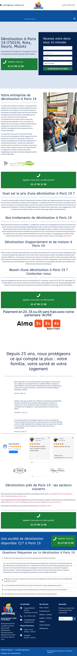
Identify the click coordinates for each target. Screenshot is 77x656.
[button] (74, 12)
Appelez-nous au (15, 62)
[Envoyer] (74, 619)
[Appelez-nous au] (4, 62)
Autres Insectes (44, 625)
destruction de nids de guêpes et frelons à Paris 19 (43, 502)
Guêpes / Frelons (45, 618)
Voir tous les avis (13, 451)
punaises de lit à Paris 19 (12, 502)
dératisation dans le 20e (17, 496)
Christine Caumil (40, 438)
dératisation (67, 236)
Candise (61, 438)
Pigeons (42, 621)
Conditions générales (22, 650)
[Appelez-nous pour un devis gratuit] (38, 175)
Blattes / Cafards (45, 614)
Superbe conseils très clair (62, 446)
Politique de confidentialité (10, 653)
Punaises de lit (44, 611)
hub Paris (48, 506)
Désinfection (43, 628)
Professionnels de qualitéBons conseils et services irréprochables (38, 448)
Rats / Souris (43, 608)
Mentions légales (7, 650)
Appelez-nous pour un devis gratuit (38, 180)
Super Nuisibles (13, 444)
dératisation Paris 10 (57, 494)
